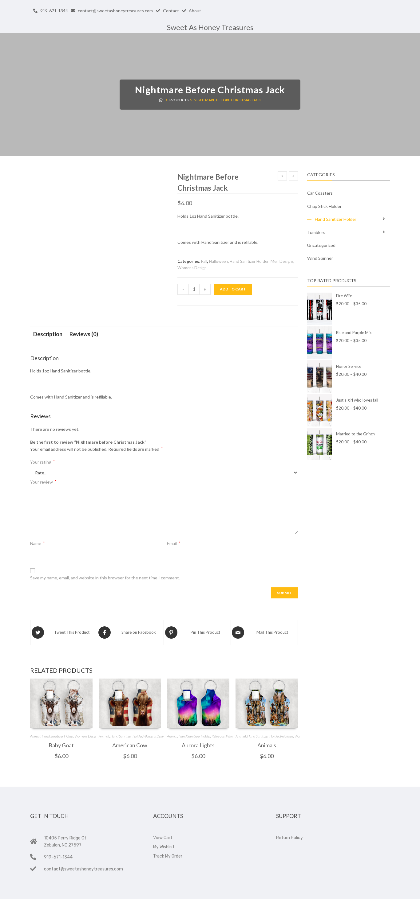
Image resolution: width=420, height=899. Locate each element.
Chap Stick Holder (324, 206)
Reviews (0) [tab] (83, 334)
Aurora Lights (198, 745)
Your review (43, 482)
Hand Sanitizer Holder (249, 261)
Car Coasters (320, 193)
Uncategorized (321, 245)
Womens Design (192, 267)
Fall (204, 261)
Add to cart (233, 289)
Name (37, 543)
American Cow (129, 745)
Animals (266, 745)
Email (173, 543)
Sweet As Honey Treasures (210, 27)
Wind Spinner (320, 258)
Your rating (42, 462)
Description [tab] (47, 334)
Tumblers (316, 232)
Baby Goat (61, 745)
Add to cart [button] (61, 723)
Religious (218, 736)
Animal (35, 736)
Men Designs (282, 261)
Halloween (218, 261)
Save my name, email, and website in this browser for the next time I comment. (105, 577)
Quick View (61, 707)
